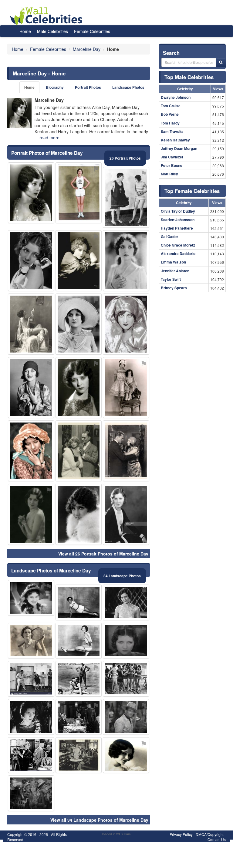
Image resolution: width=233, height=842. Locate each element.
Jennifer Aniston (175, 270)
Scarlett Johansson (177, 219)
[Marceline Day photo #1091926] (126, 755)
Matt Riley (169, 174)
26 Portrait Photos (125, 158)
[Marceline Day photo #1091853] (79, 640)
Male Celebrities (52, 31)
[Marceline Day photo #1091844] (126, 387)
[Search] (221, 62)
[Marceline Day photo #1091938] (79, 514)
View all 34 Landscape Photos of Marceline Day (99, 820)
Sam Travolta (172, 131)
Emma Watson (173, 262)
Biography (55, 87)
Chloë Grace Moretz (178, 245)
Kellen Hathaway (175, 140)
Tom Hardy (170, 123)
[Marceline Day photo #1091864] (31, 717)
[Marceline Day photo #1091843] (79, 387)
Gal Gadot (169, 236)
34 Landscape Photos (122, 575)
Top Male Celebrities (189, 77)
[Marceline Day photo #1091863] (79, 192)
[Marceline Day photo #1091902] (79, 717)
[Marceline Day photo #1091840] (31, 260)
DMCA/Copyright (210, 834)
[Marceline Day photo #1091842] (126, 260)
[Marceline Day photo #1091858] (31, 323)
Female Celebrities (92, 31)
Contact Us (217, 839)
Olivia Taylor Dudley (178, 211)
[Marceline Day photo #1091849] (31, 387)
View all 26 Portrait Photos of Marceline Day (103, 554)
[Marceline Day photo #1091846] (31, 640)
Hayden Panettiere (177, 228)
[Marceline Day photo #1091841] (31, 514)
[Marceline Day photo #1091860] (79, 602)
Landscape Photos (128, 87)
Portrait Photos (88, 87)
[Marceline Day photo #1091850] (126, 602)
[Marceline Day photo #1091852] (126, 679)
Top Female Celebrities (192, 190)
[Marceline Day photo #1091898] (126, 717)
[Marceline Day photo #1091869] (31, 450)
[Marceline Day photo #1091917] (79, 679)
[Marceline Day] (19, 113)
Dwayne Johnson (176, 97)
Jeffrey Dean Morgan (179, 148)
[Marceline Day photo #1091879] (31, 598)
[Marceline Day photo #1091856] (79, 323)
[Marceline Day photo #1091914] (126, 640)
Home (25, 31)
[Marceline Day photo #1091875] (126, 450)
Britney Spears (174, 287)
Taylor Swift (171, 279)
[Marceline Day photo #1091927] (31, 793)
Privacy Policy (181, 834)
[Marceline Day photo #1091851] (126, 197)
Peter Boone (171, 165)
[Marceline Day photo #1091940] (79, 450)
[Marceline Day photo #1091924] (79, 755)
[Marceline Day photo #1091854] (79, 260)
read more (49, 137)
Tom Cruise (171, 105)
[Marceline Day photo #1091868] (31, 679)
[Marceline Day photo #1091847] (126, 514)
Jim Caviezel (172, 157)
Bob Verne (170, 114)
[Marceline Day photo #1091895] (126, 323)
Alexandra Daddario (178, 253)
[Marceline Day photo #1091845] (31, 192)
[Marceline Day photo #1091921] (31, 755)
